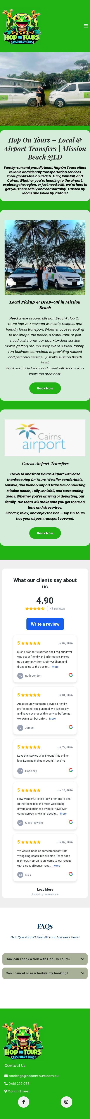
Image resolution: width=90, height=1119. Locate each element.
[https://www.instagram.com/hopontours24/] (66, 1102)
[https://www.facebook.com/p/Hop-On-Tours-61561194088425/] (23, 1102)
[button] (86, 26)
